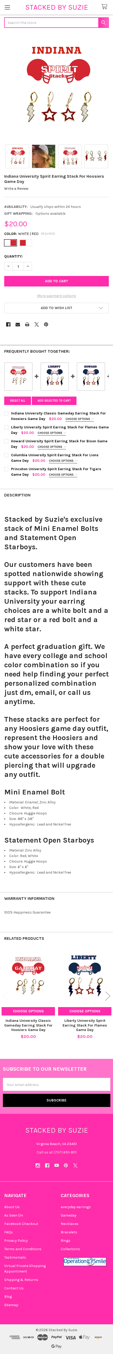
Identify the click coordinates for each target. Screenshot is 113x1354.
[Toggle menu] (7, 7)
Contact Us (14, 1288)
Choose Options (78, 419)
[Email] (18, 324)
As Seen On (13, 1215)
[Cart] (105, 7)
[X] (37, 324)
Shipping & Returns (21, 1280)
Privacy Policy (16, 1240)
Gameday (68, 1215)
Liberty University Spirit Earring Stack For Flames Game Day (85, 1025)
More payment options (56, 296)
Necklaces (70, 1224)
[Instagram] (38, 1165)
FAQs (8, 1232)
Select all (17, 400)
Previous (5, 996)
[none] (56, 86)
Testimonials (15, 1257)
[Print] (27, 324)
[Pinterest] (46, 324)
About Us (12, 1207)
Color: (29, 234)
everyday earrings (76, 1207)
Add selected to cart (54, 400)
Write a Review (16, 188)
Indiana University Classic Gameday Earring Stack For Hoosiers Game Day (28, 1025)
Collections (70, 1249)
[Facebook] (8, 324)
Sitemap (11, 1305)
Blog (8, 1296)
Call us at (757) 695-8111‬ (56, 1152)
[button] (56, 308)
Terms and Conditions (23, 1249)
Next (107, 996)
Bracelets (69, 1232)
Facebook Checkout (21, 1224)
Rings (65, 1240)
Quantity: (13, 256)
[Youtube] (57, 1165)
